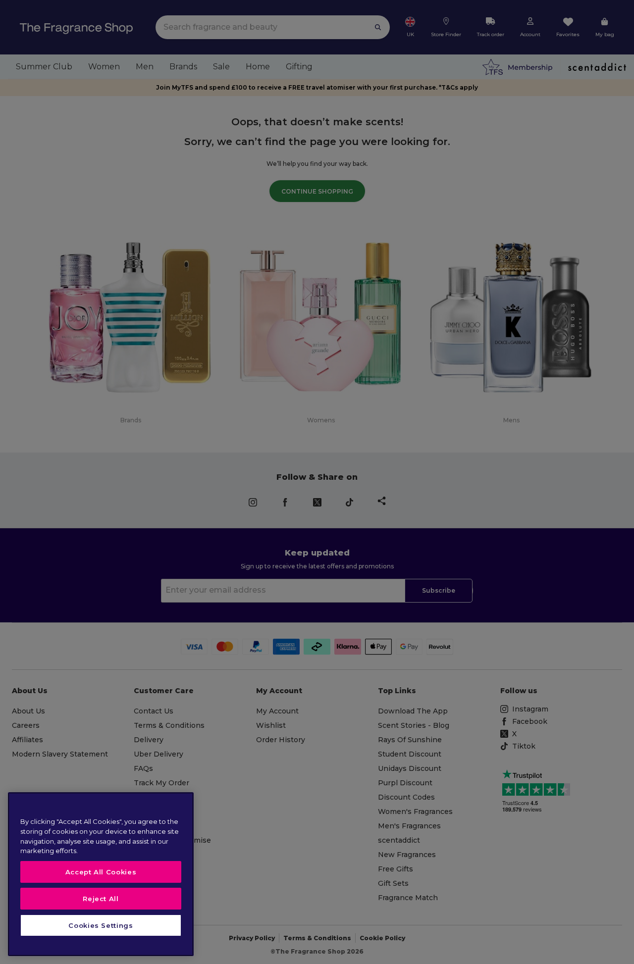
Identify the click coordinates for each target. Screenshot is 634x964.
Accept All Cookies (101, 872)
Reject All (101, 899)
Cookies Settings (100, 925)
